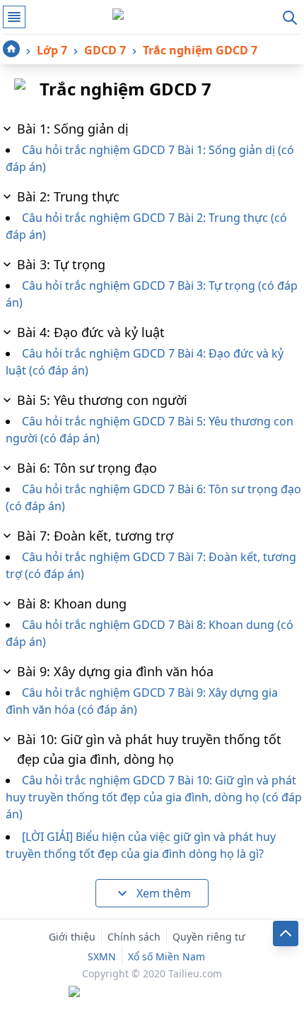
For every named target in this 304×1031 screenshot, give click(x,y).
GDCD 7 (105, 50)
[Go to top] (285, 933)
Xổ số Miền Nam (166, 956)
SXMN (102, 956)
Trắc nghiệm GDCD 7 (200, 50)
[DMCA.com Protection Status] (152, 993)
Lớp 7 (52, 50)
